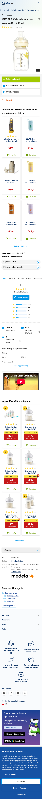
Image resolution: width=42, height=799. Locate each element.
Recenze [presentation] (12, 278)
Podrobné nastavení (21, 788)
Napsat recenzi (22, 297)
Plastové (10, 601)
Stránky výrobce (12, 92)
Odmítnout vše (21, 794)
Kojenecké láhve (9, 262)
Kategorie (7, 550)
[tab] (4, 278)
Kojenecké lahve (33, 10)
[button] (21, 615)
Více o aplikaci (11, 727)
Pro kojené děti (12, 596)
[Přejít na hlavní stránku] (7, 3)
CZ (6, 704)
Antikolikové (11, 598)
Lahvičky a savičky (18, 10)
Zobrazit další (19, 246)
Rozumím (21, 782)
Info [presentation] (4, 278)
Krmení (6, 10)
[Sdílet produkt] (38, 18)
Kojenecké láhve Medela (13, 267)
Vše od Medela (7, 15)
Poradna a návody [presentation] (24, 278)
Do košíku (13, 155)
